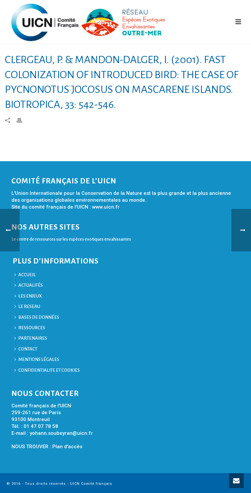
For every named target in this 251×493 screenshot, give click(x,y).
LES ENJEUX (30, 296)
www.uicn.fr (106, 207)
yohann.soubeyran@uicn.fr (61, 433)
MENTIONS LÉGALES (38, 359)
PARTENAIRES (32, 338)
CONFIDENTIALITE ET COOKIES (49, 370)
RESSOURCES (31, 327)
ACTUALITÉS (30, 285)
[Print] (22, 120)
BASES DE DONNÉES (38, 317)
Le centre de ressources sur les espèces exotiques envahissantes (71, 239)
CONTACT (27, 349)
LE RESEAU (29, 306)
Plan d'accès (67, 447)
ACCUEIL (27, 274)
